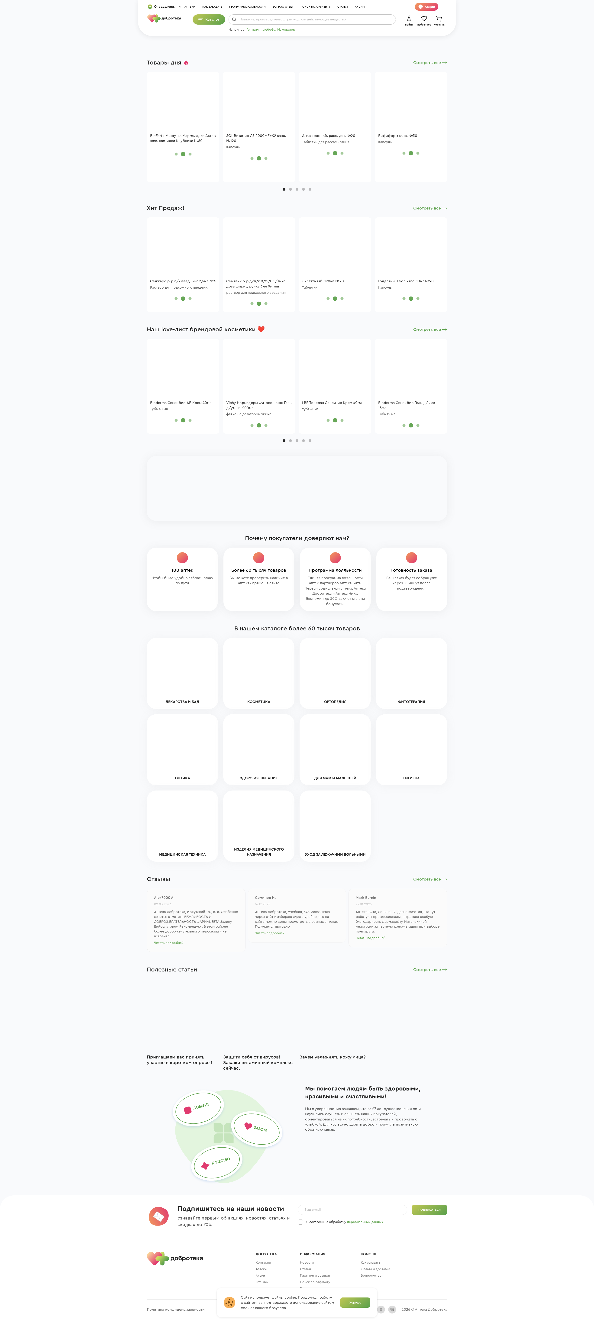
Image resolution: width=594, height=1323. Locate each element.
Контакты (263, 1262)
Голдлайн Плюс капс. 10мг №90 (406, 281)
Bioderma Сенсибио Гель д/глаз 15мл (406, 405)
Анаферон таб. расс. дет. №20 (328, 136)
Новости (307, 1262)
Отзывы (262, 1282)
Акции (360, 6)
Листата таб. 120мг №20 (323, 281)
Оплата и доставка (375, 1269)
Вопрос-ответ (283, 6)
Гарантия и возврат (315, 1275)
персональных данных (365, 1222)
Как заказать (212, 6)
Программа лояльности (247, 6)
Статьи (342, 6)
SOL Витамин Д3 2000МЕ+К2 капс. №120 (256, 138)
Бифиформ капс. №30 (397, 136)
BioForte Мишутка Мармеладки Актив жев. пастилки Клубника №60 (183, 138)
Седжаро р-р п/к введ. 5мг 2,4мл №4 (183, 281)
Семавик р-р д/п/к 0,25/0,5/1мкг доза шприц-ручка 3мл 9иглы (255, 283)
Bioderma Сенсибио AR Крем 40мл (181, 403)
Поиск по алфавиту (315, 6)
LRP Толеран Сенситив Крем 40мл (332, 403)
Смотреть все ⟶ (430, 63)
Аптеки (189, 6)
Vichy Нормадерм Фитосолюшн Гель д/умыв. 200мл (259, 405)
